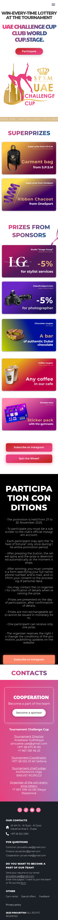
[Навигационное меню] (53, 5)
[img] (29, 158)
